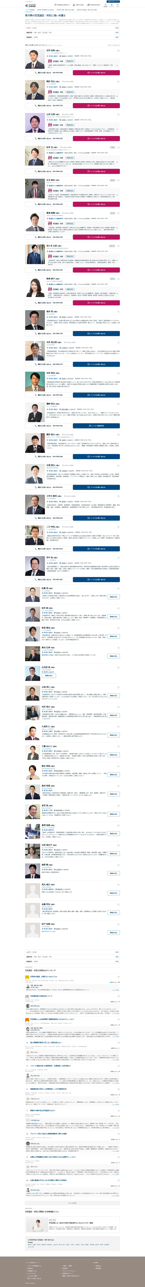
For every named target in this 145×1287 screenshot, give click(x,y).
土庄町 (72, 1244)
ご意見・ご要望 (67, 1266)
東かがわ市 (62, 1244)
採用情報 (98, 1268)
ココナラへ (30, 1)
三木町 (50, 810)
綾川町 (97, 1244)
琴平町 (101, 1244)
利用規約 (65, 1268)
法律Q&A (30, 1268)
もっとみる (72, 1203)
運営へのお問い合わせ (34, 1278)
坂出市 (39, 1244)
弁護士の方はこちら (113, 1)
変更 (117, 28)
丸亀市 (50, 731)
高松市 (56, 56)
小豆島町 (77, 1244)
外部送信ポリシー (67, 1273)
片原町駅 (64, 348)
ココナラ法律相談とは (34, 1266)
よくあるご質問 (32, 1276)
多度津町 (106, 1244)
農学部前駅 (59, 810)
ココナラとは (31, 1273)
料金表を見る (70, 61)
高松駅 (64, 56)
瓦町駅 (64, 87)
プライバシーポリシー (69, 1271)
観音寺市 (51, 830)
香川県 (51, 56)
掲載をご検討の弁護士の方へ (71, 1276)
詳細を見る (113, 597)
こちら (60, 45)
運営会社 (98, 1266)
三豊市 (67, 1244)
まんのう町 (31, 1247)
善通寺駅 (60, 889)
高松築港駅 (59, 771)
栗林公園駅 (65, 409)
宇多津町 (92, 1244)
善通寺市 (51, 889)
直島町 (87, 1244)
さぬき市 (51, 672)
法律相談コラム (32, 1271)
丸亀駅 (58, 731)
